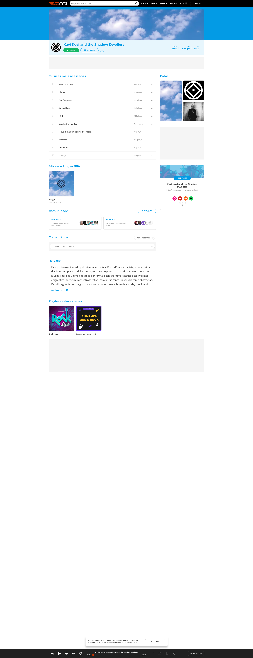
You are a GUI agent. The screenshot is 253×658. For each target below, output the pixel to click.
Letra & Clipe (196, 653)
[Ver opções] (102, 50)
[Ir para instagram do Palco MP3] (174, 198)
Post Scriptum (65, 100)
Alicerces (63, 139)
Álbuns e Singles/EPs (65, 166)
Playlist (173, 653)
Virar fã (91, 50)
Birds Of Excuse (66, 84)
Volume (73, 653)
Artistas (144, 3)
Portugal (185, 48)
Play (59, 653)
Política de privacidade (128, 642)
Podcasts (173, 3)
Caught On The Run (68, 124)
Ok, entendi (155, 641)
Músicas (154, 3)
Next (66, 653)
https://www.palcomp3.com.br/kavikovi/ (182, 190)
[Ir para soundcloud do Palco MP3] (186, 198)
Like (80, 653)
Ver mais (182, 203)
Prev (52, 653)
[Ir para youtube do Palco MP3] (180, 198)
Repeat (159, 653)
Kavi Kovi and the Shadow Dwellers (93, 44)
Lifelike (62, 92)
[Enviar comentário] (151, 246)
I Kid (61, 116)
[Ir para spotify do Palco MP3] (191, 198)
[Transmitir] (180, 653)
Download (166, 653)
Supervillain (64, 108)
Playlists (163, 3)
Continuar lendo (58, 290)
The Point (63, 147)
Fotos (164, 76)
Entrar (198, 3)
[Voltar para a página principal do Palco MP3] (59, 3)
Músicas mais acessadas (67, 76)
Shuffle (152, 653)
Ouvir (72, 50)
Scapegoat (63, 155)
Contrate (182, 178)
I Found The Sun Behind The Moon (75, 132)
